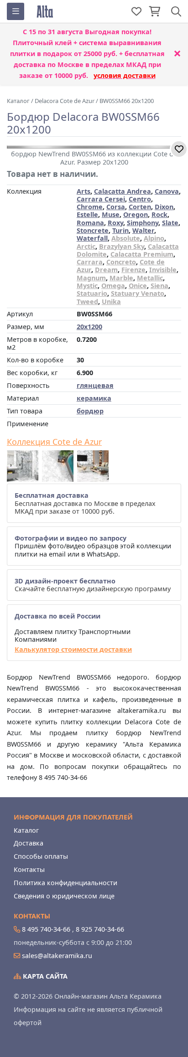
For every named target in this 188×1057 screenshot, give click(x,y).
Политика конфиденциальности (65, 882)
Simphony (142, 222)
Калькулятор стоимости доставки (73, 649)
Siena (159, 285)
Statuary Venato (137, 293)
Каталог (26, 830)
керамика (94, 398)
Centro (140, 199)
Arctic (86, 246)
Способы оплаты (41, 856)
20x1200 (89, 326)
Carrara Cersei (101, 199)
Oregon (135, 214)
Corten (140, 206)
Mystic (87, 285)
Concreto (121, 262)
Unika (111, 301)
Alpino (154, 238)
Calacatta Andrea (122, 191)
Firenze (133, 269)
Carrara (90, 262)
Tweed (87, 301)
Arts (83, 191)
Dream (106, 269)
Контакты (29, 869)
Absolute (125, 238)
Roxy (115, 222)
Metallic (150, 277)
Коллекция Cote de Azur (54, 442)
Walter (143, 230)
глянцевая (95, 385)
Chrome (90, 206)
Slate (170, 222)
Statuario (92, 293)
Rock (159, 214)
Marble (121, 277)
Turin (120, 230)
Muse (111, 214)
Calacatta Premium (141, 254)
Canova (167, 191)
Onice (138, 285)
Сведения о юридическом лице (64, 896)
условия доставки (125, 75)
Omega (113, 285)
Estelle (87, 214)
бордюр (90, 411)
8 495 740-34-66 (46, 929)
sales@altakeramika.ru (57, 955)
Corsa (115, 206)
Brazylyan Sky (121, 246)
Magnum (91, 277)
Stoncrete (93, 230)
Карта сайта (44, 976)
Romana (90, 222)
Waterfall (92, 238)
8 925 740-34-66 (100, 929)
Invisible (163, 269)
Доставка (28, 843)
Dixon (164, 206)
